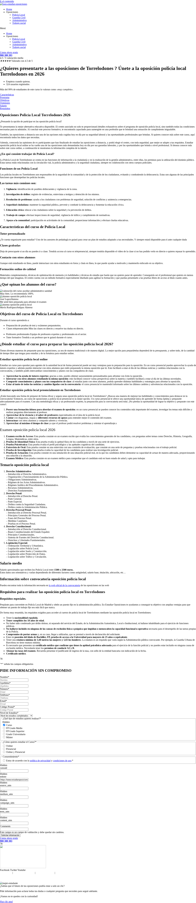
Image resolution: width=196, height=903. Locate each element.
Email (3, 701)
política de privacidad (40, 760)
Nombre (4, 677)
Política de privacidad (23, 872)
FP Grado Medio (14, 728)
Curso (9, 725)
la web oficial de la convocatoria (64, 585)
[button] (98, 28)
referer (3, 776)
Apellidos (5, 683)
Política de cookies (45, 872)
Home (9, 9)
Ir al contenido (7, 1)
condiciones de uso (62, 760)
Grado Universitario (15, 734)
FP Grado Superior (15, 731)
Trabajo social (19, 23)
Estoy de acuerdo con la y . (39, 760)
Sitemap (60, 872)
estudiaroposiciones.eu (104, 878)
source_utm (5, 785)
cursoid (3, 768)
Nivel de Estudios (9, 713)
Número (4, 689)
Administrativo (19, 20)
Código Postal (7, 707)
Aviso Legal (6, 872)
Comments (5, 826)
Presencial (11, 749)
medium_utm (6, 794)
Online (9, 746)
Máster (9, 737)
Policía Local (18, 14)
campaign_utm (7, 803)
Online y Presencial (15, 752)
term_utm (4, 811)
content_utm (6, 820)
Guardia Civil (18, 17)
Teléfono (5, 695)
